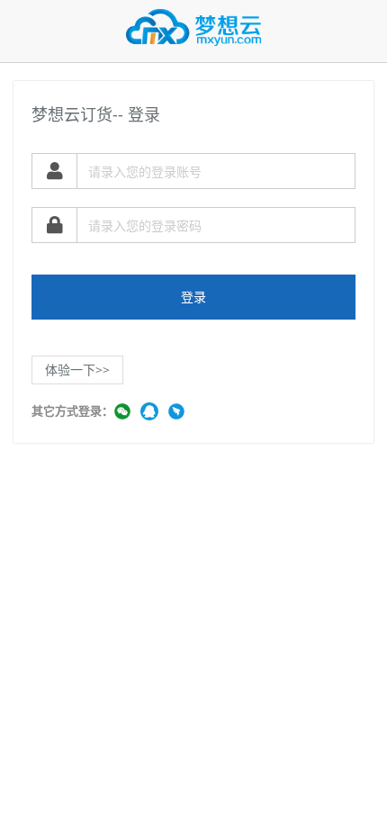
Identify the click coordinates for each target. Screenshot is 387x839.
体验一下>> (77, 369)
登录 (193, 296)
